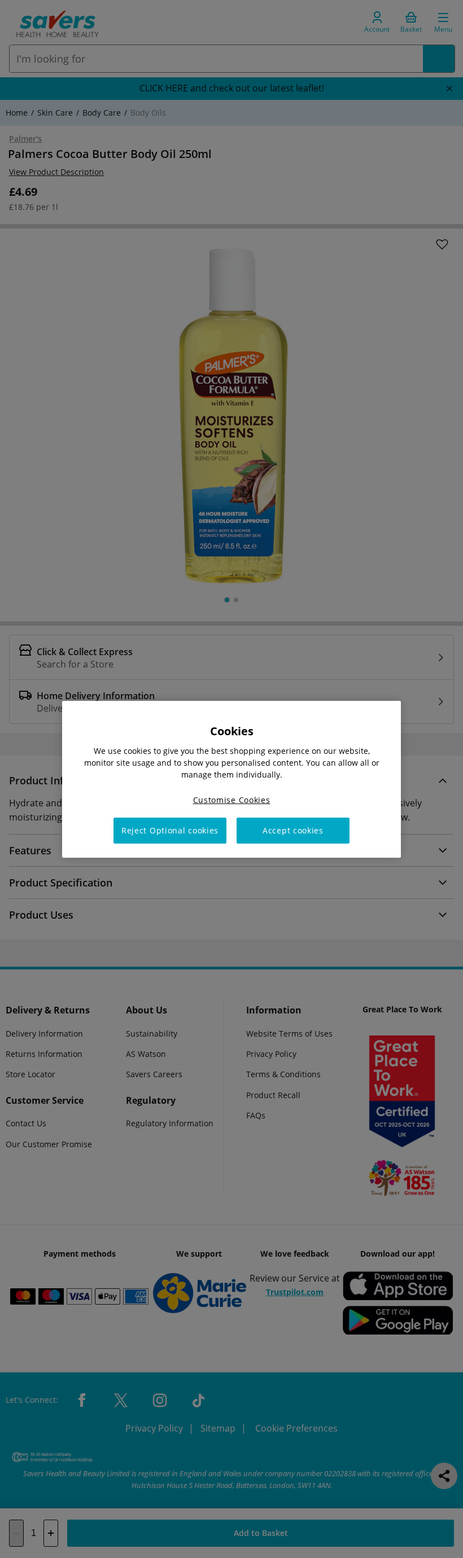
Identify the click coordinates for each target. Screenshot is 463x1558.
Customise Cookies (231, 799)
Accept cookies (293, 830)
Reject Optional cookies (170, 830)
